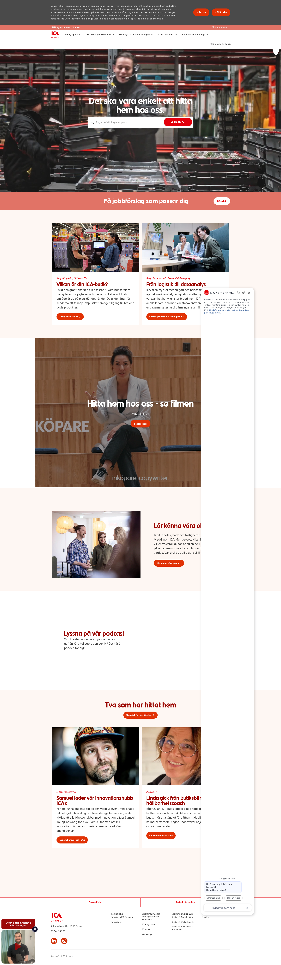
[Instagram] (64, 941)
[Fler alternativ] (208, 908)
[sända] (247, 908)
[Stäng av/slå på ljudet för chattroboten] (244, 293)
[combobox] (126, 122)
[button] (219, 27)
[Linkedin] (54, 941)
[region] (227, 600)
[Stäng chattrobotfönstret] (249, 293)
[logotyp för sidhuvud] (55, 34)
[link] (122, 917)
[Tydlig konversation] (238, 293)
